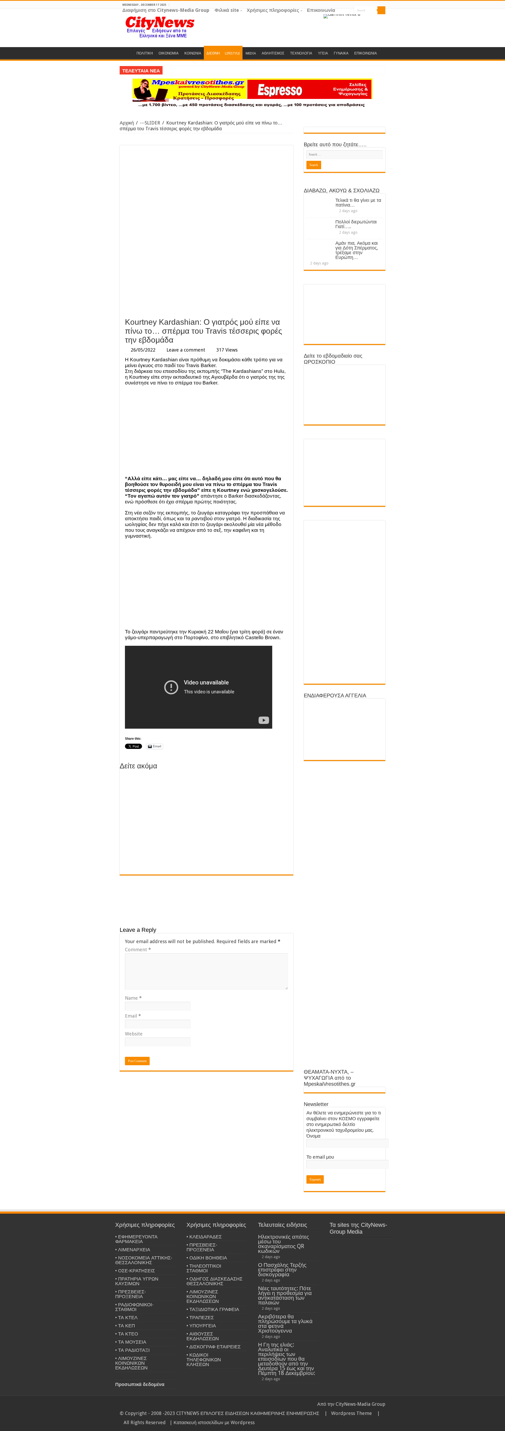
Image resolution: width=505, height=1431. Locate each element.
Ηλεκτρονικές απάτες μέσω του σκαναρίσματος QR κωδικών (283, 1243)
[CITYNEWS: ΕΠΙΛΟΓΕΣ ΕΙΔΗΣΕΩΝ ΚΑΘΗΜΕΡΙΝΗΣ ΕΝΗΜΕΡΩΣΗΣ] (160, 27)
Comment (138, 949)
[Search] (381, 10)
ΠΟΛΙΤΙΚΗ (145, 53)
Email (133, 1016)
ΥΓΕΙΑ (323, 53)
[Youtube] (383, 18)
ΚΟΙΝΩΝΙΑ (192, 53)
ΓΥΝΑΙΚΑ (341, 53)
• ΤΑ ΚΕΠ (125, 1325)
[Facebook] (373, 18)
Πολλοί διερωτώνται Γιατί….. (356, 224)
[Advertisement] (206, 275)
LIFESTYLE (232, 53)
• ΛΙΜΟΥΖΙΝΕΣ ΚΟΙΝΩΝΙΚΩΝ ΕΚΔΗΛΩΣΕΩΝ (131, 1362)
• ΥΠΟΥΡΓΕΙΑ (201, 1325)
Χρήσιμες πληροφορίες (273, 10)
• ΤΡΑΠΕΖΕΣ (200, 1317)
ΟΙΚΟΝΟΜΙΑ (169, 53)
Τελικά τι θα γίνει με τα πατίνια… (358, 202)
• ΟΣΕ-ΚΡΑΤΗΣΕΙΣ (135, 1270)
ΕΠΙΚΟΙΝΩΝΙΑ (365, 53)
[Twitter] (378, 18)
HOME (126, 52)
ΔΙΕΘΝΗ (213, 53)
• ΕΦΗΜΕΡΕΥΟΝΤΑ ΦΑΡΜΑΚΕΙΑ (136, 1239)
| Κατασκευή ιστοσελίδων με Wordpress (212, 1422)
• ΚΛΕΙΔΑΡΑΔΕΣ (204, 1236)
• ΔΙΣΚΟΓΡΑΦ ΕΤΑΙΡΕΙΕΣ (213, 1346)
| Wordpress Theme (347, 1413)
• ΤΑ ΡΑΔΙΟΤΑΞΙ (132, 1350)
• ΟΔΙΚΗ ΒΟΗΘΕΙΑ (206, 1257)
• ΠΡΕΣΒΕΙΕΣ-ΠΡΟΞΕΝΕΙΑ (130, 1294)
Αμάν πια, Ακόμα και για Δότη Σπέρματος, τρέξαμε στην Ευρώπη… (356, 250)
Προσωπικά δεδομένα (139, 1384)
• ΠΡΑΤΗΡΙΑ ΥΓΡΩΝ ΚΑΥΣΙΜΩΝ (136, 1281)
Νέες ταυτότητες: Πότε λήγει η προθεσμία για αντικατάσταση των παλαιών (285, 1295)
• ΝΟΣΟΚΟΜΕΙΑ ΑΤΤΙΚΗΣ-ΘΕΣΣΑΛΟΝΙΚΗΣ (143, 1260)
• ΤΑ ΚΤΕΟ (126, 1334)
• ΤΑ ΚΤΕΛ (126, 1317)
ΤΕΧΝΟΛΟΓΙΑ (301, 53)
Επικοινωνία (321, 10)
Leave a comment (185, 350)
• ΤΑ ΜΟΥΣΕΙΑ (130, 1342)
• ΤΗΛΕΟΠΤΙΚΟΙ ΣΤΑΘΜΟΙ (203, 1268)
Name (133, 998)
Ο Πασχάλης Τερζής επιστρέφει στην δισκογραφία (282, 1270)
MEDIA (251, 53)
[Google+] (368, 18)
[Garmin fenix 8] (342, 16)
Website (134, 1034)
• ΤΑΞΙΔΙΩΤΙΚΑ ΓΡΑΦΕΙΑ (212, 1309)
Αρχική (127, 123)
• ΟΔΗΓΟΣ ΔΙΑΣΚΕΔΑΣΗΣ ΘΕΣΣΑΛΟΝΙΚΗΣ (214, 1281)
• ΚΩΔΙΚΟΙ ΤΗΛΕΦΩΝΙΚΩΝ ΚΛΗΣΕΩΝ (203, 1359)
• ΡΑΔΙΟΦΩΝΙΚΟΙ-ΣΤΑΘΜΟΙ (134, 1307)
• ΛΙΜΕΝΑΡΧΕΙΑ (132, 1249)
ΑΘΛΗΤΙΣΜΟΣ (273, 53)
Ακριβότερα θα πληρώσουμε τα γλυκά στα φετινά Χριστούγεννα (285, 1323)
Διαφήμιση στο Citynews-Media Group (165, 10)
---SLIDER (150, 123)
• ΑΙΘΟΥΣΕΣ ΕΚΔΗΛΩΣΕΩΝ (202, 1336)
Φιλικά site (227, 10)
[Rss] (363, 18)
